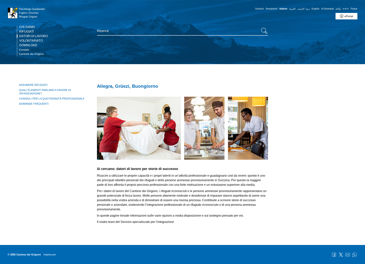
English (315, 8)
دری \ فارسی (303, 8)
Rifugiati (26, 31)
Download (28, 45)
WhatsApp (354, 255)
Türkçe (353, 8)
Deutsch (259, 8)
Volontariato (31, 40)
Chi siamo (27, 27)
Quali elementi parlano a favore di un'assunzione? (45, 92)
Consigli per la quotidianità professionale (51, 98)
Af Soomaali (327, 8)
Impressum (50, 254)
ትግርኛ (345, 8)
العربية (292, 8)
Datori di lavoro (33, 36)
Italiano (283, 8)
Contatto (24, 49)
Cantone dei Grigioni (31, 54)
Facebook (334, 255)
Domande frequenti (34, 103)
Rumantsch (272, 8)
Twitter (341, 255)
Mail (348, 255)
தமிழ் (338, 8)
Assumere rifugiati (33, 84)
